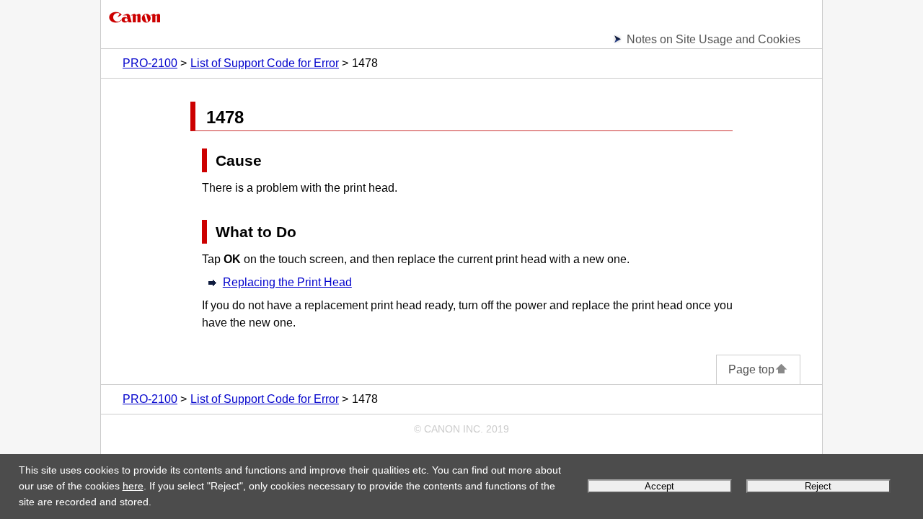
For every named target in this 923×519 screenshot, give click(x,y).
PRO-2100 (150, 63)
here (133, 486)
